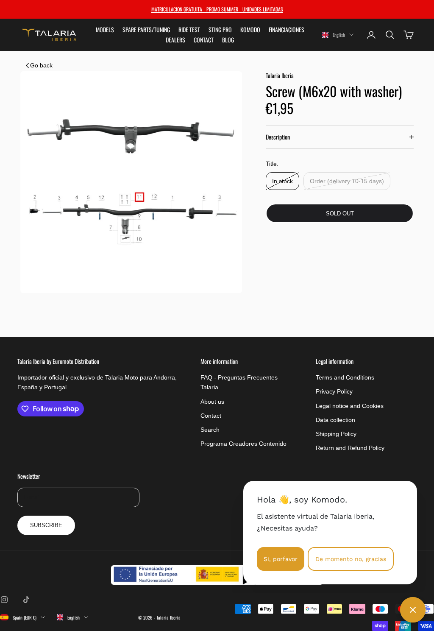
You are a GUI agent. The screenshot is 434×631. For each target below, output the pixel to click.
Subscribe (46, 525)
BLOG (228, 40)
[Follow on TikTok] (26, 599)
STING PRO (220, 30)
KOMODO (250, 30)
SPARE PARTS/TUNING (146, 30)
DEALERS (175, 40)
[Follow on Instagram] (4, 599)
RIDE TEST (189, 30)
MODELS (105, 30)
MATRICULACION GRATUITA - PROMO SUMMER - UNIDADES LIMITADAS (217, 9)
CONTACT (204, 40)
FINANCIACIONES (286, 30)
